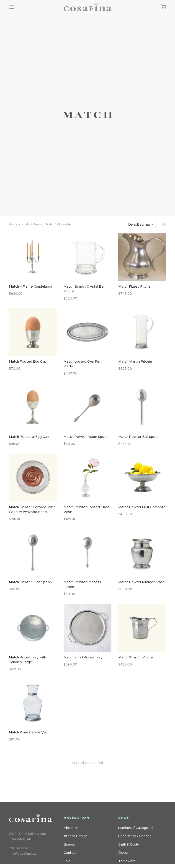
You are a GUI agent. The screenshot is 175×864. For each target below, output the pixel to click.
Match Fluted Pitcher (135, 286)
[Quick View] (43, 270)
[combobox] (141, 224)
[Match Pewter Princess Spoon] (87, 552)
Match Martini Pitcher (135, 361)
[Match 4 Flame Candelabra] (33, 257)
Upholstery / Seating (135, 836)
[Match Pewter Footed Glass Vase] (87, 477)
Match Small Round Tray (83, 657)
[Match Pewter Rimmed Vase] (142, 552)
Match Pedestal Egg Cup (29, 436)
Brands (69, 844)
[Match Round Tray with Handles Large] (33, 628)
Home (13, 224)
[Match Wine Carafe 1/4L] (33, 703)
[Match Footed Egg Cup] (33, 332)
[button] (33, 270)
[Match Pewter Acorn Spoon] (87, 407)
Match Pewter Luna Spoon (30, 582)
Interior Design (75, 836)
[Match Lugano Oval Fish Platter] (87, 332)
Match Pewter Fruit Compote (142, 507)
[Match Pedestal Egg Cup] (33, 407)
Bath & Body (128, 844)
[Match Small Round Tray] (87, 628)
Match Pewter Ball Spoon (139, 436)
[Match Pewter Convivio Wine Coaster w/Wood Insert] (33, 477)
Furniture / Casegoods (136, 828)
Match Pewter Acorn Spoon (86, 436)
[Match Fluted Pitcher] (142, 257)
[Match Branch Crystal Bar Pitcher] (87, 257)
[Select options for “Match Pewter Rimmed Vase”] (142, 565)
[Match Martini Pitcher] (142, 332)
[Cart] (163, 7)
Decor (123, 852)
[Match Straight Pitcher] (142, 628)
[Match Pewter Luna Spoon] (33, 552)
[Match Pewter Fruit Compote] (142, 477)
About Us (71, 828)
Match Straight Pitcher (136, 657)
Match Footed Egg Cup (27, 361)
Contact (70, 852)
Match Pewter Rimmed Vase (141, 582)
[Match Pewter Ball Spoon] (142, 407)
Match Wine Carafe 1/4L (28, 732)
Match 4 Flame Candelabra (30, 286)
